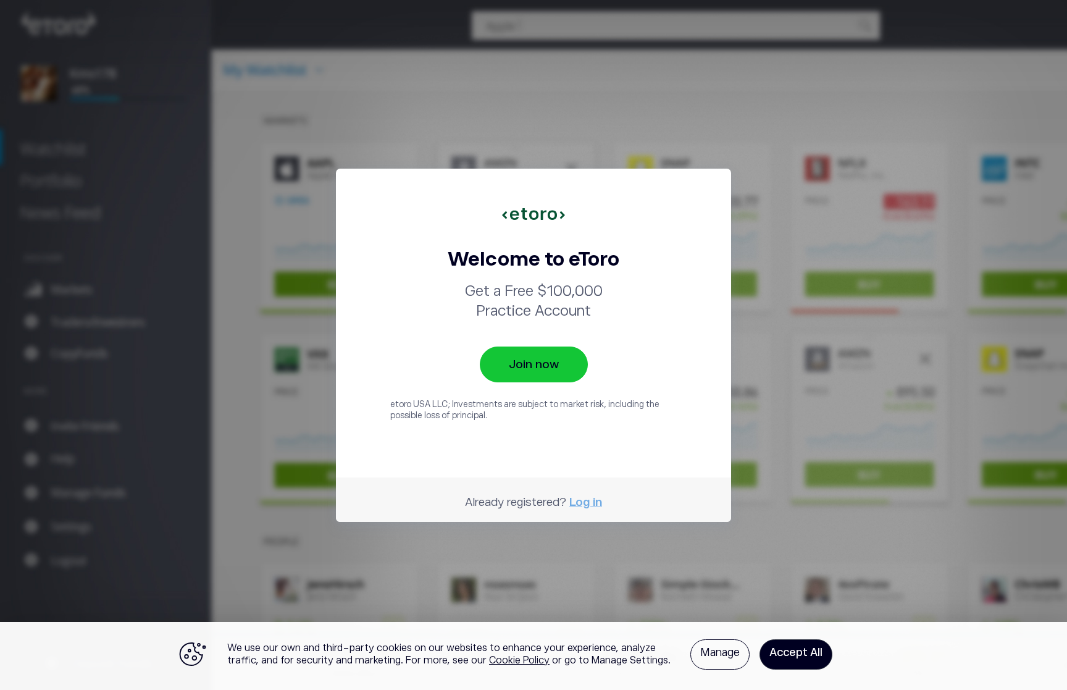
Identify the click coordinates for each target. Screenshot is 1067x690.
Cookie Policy (519, 660)
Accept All (795, 652)
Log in (585, 501)
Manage (720, 652)
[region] (533, 656)
